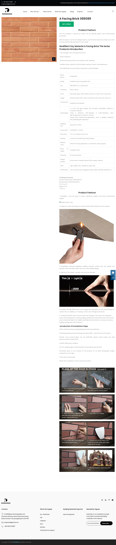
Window (42, 527)
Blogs (72, 12)
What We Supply (60, 12)
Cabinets (43, 521)
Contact (90, 12)
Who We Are (34, 12)
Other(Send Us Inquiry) (47, 530)
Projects (80, 12)
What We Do (47, 12)
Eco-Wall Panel (44, 514)
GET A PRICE (66, 24)
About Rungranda (68, 514)
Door (41, 524)
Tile (41, 517)
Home (25, 12)
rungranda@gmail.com (8, 4)
